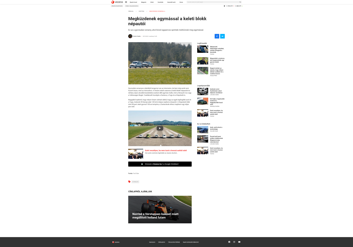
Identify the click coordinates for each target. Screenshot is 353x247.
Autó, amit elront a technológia (216, 128)
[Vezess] (117, 2)
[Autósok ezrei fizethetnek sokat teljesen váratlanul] (202, 91)
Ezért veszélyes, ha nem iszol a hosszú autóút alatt (166, 150)
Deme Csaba (137, 36)
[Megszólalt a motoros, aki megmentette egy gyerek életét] (202, 61)
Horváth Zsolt (214, 131)
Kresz (181, 2)
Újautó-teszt (133, 2)
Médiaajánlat (161, 242)
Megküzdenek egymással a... (157, 11)
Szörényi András (214, 106)
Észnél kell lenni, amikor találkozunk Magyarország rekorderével (216, 139)
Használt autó (171, 2)
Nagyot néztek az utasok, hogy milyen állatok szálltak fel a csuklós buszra (216, 71)
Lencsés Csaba (214, 94)
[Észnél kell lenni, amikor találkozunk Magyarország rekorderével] (202, 139)
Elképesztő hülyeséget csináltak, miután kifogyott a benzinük (217, 49)
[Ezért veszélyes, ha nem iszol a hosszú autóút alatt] (202, 113)
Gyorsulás (135, 181)
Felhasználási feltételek (174, 242)
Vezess (212, 54)
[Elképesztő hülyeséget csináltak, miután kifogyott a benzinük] (202, 49)
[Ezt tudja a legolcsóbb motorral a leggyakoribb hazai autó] (202, 101)
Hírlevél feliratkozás (117, 6)
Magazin (143, 2)
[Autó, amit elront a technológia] (202, 130)
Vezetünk (160, 2)
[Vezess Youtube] (239, 238)
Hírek (152, 2)
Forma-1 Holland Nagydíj (132, 6)
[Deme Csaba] (130, 36)
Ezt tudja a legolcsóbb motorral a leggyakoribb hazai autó (217, 101)
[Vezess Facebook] (229, 238)
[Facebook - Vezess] (217, 36)
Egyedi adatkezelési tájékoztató (191, 242)
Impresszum (152, 242)
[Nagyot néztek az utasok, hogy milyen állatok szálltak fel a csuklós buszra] (202, 70)
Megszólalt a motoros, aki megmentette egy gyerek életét (217, 60)
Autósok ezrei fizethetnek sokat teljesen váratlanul (216, 91)
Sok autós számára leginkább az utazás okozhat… (161, 153)
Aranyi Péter (213, 75)
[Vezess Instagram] (234, 238)
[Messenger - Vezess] (222, 36)
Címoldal (130, 11)
